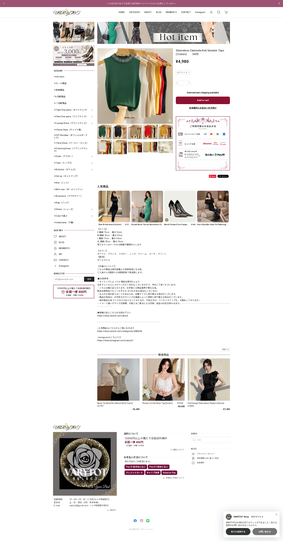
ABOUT (148, 12)
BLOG (158, 12)
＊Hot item (59, 77)
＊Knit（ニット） (62, 183)
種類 (178, 68)
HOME (122, 12)
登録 (89, 279)
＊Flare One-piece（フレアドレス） (71, 116)
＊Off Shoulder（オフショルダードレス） (71, 136)
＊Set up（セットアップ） (66, 176)
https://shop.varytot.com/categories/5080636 (119, 331)
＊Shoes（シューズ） (64, 209)
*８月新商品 (59, 96)
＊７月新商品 (60, 103)
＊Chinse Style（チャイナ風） (68, 130)
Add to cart (203, 100)
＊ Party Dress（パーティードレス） (71, 143)
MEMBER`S (171, 12)
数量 (178, 79)
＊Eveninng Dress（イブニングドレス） (71, 149)
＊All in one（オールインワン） (69, 189)
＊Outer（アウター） (64, 156)
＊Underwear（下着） (64, 222)
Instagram (200, 12)
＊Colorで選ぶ (60, 216)
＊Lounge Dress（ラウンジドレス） (71, 123)
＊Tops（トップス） (63, 163)
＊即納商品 (59, 90)
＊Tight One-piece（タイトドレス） (71, 110)
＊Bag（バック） (62, 202)
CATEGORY (134, 12)
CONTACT (186, 12)
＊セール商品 (60, 83)
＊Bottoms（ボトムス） (65, 169)
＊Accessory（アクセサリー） (68, 196)
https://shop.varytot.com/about (112, 316)
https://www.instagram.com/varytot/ (115, 340)
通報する (225, 349)
